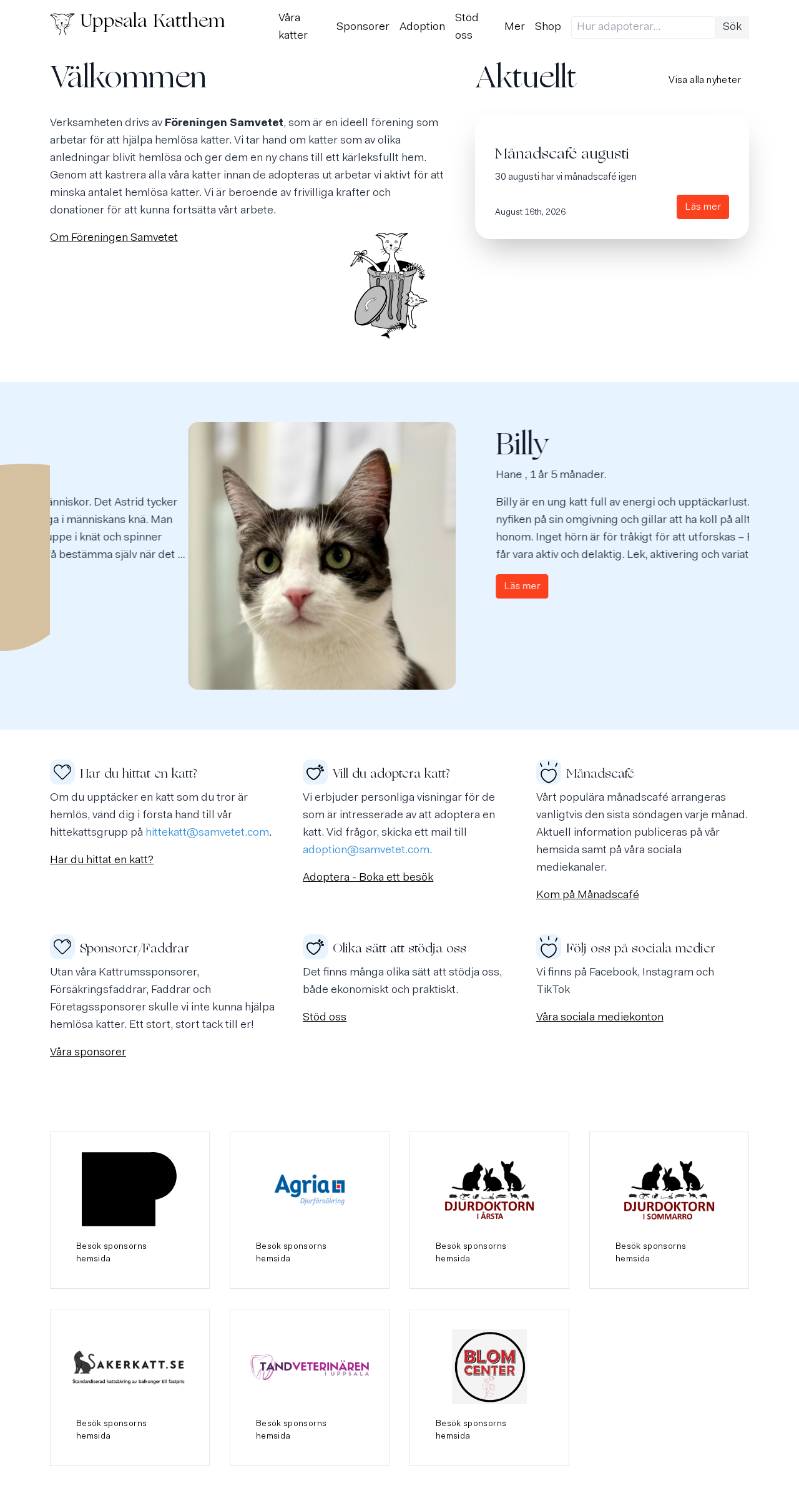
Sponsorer (363, 27)
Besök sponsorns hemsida (111, 1253)
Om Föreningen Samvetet (114, 238)
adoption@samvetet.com (366, 850)
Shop (548, 27)
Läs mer (703, 207)
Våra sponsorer (88, 1053)
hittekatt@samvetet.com (207, 833)
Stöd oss (324, 1018)
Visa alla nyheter (705, 81)
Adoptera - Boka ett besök (368, 878)
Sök (732, 27)
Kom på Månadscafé (587, 895)
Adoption (422, 27)
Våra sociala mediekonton (600, 1018)
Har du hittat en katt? (102, 860)
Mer (514, 27)
